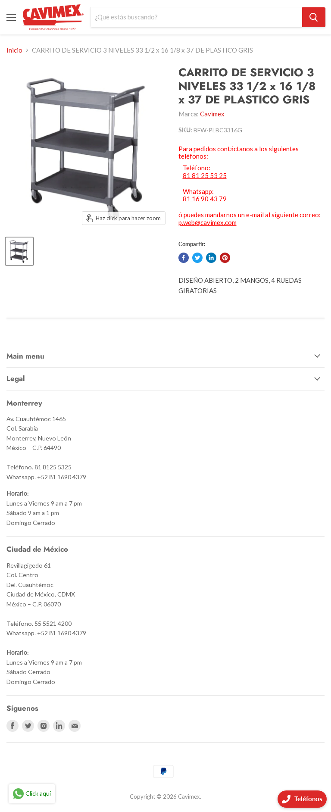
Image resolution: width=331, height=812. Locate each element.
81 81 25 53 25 (205, 175)
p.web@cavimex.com (207, 222)
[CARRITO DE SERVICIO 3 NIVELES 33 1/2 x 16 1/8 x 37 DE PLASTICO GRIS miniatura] (19, 251)
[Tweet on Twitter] (197, 258)
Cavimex (212, 114)
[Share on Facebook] (183, 258)
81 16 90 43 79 (205, 199)
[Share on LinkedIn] (211, 258)
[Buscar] (313, 17)
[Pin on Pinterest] (225, 258)
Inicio (14, 50)
